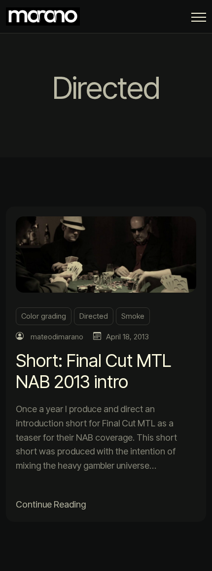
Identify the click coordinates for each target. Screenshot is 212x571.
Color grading (43, 316)
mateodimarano (57, 336)
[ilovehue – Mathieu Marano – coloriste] (45, 16)
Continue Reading (51, 504)
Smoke (132, 316)
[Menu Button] (198, 19)
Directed (93, 316)
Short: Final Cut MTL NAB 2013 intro (93, 371)
